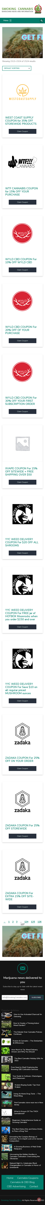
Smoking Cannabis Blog (11, 1200)
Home (10, 1178)
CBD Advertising (16, 1186)
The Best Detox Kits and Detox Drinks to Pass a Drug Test (27, 1130)
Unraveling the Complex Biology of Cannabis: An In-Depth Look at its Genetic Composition (26, 1139)
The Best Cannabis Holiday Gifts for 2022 (28, 1059)
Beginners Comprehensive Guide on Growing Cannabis (26, 1121)
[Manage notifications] (39, 1200)
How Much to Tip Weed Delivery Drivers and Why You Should (25, 1051)
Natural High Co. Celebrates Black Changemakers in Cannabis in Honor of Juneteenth (25, 1165)
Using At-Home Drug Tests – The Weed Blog (27, 1095)
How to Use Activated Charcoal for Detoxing (28, 1015)
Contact (34, 1186)
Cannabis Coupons (27, 1178)
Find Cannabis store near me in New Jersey (28, 1104)
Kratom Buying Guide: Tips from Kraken (27, 1086)
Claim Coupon (22, 131)
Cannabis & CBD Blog (22, 1182)
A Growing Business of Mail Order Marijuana (27, 1148)
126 (40, 922)
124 (26, 922)
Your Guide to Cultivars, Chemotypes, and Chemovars (27, 1077)
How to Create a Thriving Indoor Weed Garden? (26, 1024)
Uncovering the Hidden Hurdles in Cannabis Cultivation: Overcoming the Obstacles (25, 1156)
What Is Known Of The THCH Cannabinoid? (26, 1112)
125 (33, 922)
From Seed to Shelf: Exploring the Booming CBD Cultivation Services (24, 1068)
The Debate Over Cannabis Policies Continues (28, 1033)
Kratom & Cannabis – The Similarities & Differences (27, 1042)
